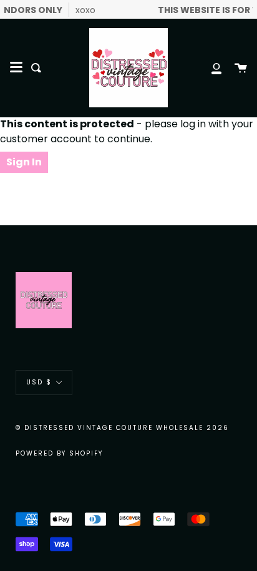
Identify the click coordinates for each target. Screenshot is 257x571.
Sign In (24, 162)
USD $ (39, 382)
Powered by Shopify (59, 453)
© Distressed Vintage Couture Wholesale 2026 (122, 427)
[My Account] (209, 68)
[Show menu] (16, 67)
